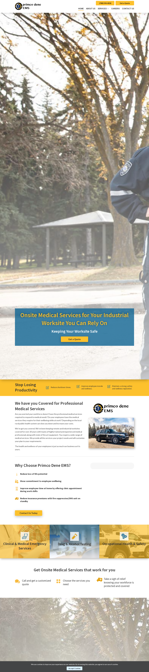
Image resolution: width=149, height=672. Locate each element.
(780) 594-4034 (105, 3)
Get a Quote (125, 3)
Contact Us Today (29, 513)
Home (81, 9)
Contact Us (128, 9)
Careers (115, 9)
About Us (90, 9)
